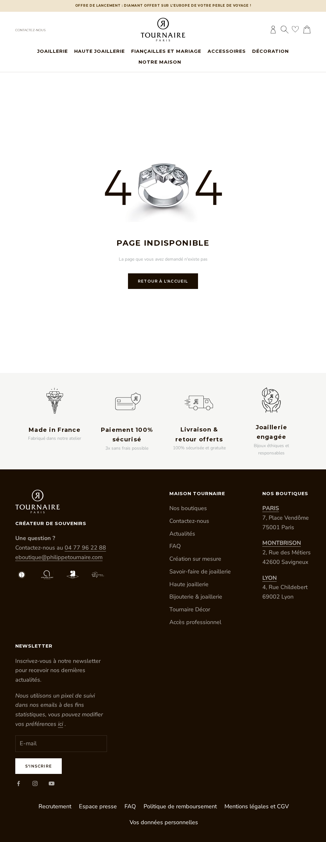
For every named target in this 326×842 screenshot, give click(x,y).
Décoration (270, 51)
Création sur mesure (195, 559)
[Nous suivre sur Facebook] (18, 783)
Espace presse (98, 806)
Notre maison (159, 62)
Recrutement (55, 806)
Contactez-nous (30, 30)
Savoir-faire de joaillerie (200, 571)
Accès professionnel (195, 622)
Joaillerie (52, 51)
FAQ (175, 546)
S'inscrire (38, 766)
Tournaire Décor (189, 609)
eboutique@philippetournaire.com (59, 557)
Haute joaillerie (99, 51)
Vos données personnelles (164, 822)
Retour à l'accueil (163, 281)
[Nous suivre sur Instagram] (35, 783)
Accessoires (227, 51)
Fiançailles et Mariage (166, 51)
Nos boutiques (188, 508)
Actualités (182, 533)
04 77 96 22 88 (85, 547)
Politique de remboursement (180, 806)
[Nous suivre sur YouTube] (51, 783)
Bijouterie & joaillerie (195, 596)
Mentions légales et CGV (256, 806)
